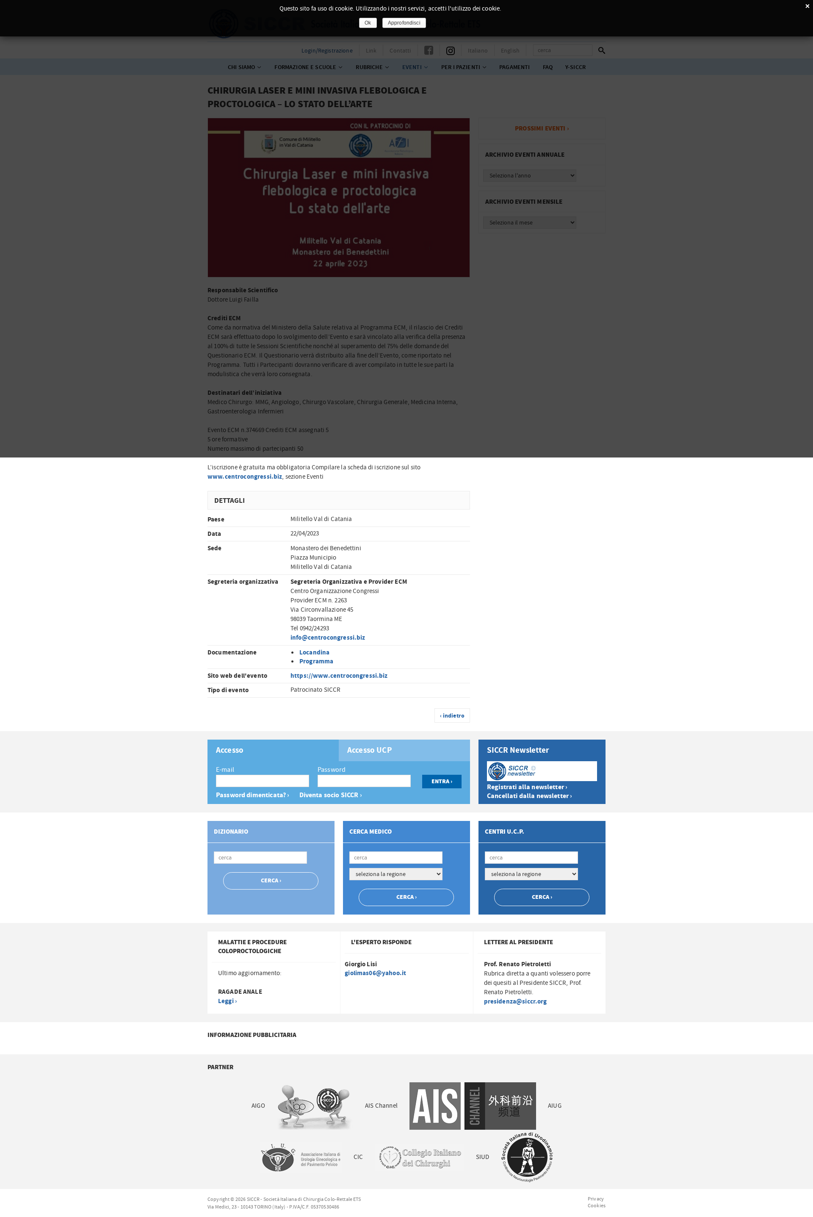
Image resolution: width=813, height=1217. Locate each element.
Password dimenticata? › (252, 795)
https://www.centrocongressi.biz (339, 675)
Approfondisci (404, 23)
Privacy (596, 1198)
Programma (316, 661)
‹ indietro (452, 716)
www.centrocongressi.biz (244, 476)
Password (332, 769)
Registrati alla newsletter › (527, 787)
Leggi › (227, 1001)
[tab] (273, 750)
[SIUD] (527, 1157)
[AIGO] (315, 1106)
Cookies (597, 1205)
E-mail (225, 769)
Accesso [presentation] (229, 750)
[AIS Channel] (473, 1106)
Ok (368, 23)
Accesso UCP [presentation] (369, 750)
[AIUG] (300, 1157)
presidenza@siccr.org (515, 1001)
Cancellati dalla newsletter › (529, 796)
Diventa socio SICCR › (330, 795)
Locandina (314, 652)
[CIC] (419, 1157)
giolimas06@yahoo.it (375, 973)
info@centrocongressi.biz (327, 637)
